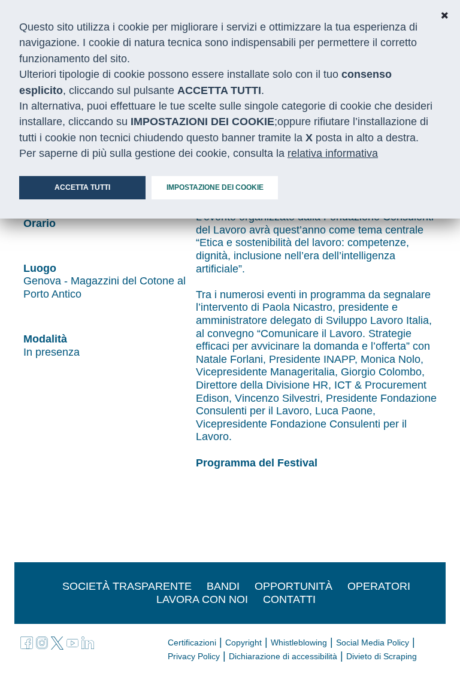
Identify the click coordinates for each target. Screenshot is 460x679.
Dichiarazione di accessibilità (283, 656)
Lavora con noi (202, 599)
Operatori (378, 586)
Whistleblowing (299, 642)
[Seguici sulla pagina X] (58, 642)
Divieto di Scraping (381, 656)
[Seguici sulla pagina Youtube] (74, 642)
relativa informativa (333, 153)
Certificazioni (192, 642)
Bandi (223, 586)
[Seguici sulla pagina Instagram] (44, 642)
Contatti (289, 599)
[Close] (444, 15)
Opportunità (293, 586)
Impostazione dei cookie (215, 187)
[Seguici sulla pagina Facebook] (28, 642)
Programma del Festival (256, 463)
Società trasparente (127, 586)
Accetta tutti (82, 187)
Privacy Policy (194, 656)
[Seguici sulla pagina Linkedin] (87, 642)
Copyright (243, 642)
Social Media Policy (372, 642)
